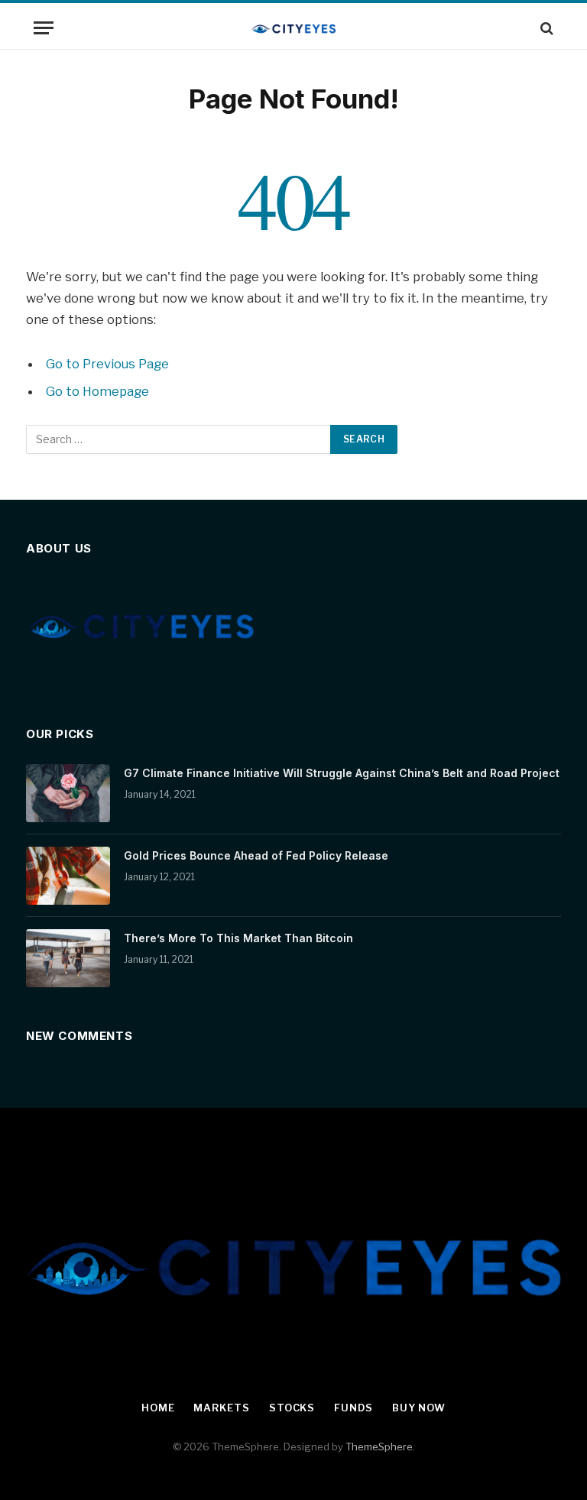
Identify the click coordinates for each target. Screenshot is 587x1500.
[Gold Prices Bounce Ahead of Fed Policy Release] (68, 876)
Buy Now (419, 1407)
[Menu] (44, 28)
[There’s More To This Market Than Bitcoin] (68, 958)
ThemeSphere (379, 1446)
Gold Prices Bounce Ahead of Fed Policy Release (256, 855)
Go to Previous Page (107, 363)
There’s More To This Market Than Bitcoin (238, 937)
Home (158, 1407)
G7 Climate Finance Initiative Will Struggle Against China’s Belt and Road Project (341, 772)
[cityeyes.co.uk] (294, 28)
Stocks (292, 1407)
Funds (353, 1407)
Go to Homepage (97, 391)
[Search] (545, 28)
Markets (221, 1407)
